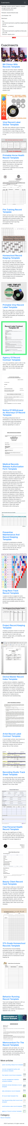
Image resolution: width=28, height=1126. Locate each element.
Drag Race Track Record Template (11, 591)
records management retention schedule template (10, 1080)
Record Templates (5, 1117)
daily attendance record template (11, 1091)
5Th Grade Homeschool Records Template (14, 944)
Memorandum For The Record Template (13, 1043)
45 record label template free (10, 1096)
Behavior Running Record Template (11, 997)
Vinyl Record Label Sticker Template (11, 123)
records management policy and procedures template (11, 1069)
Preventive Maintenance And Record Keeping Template (11, 536)
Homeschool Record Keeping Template (12, 256)
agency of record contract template (12, 1111)
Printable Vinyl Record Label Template (13, 306)
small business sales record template (12, 1106)
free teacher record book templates (12, 1075)
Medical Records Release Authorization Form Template (13, 466)
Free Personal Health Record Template (12, 828)
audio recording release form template (12, 1064)
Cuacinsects (5, 2)
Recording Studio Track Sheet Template (14, 773)
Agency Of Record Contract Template (11, 358)
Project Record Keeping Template (14, 626)
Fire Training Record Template (12, 210)
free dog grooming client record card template (12, 1101)
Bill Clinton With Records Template (11, 65)
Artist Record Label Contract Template (12, 735)
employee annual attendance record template (12, 1085)
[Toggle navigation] (25, 2)
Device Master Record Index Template (13, 678)
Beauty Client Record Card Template (13, 882)
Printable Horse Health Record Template (13, 156)
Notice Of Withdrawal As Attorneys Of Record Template (14, 412)
